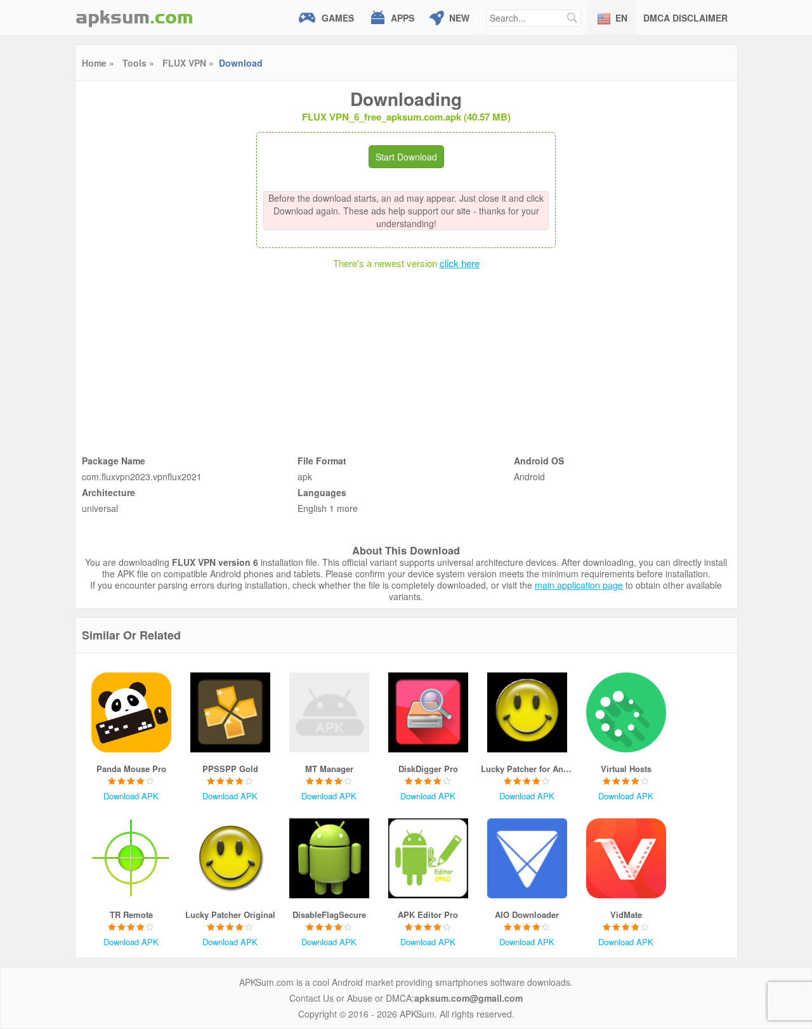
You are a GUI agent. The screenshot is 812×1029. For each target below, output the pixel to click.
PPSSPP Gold (230, 769)
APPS (402, 17)
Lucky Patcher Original (230, 914)
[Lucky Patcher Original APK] (230, 858)
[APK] (134, 17)
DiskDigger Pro (428, 769)
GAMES (338, 17)
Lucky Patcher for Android (527, 769)
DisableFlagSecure (329, 914)
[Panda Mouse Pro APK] (131, 712)
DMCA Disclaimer (685, 17)
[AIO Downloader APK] (527, 858)
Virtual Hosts (626, 769)
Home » (98, 62)
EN (621, 17)
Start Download (406, 156)
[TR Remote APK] (131, 858)
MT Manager (329, 769)
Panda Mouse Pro (131, 769)
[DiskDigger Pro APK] (428, 712)
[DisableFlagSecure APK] (329, 858)
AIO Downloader (527, 914)
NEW (459, 17)
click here (460, 263)
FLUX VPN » (188, 62)
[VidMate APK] (626, 858)
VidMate (626, 914)
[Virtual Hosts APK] (626, 712)
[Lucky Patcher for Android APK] (527, 712)
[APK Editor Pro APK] (428, 858)
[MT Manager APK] (329, 712)
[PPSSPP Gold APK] (230, 712)
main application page (579, 585)
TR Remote (131, 914)
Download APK (131, 796)
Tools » (138, 62)
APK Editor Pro (428, 914)
